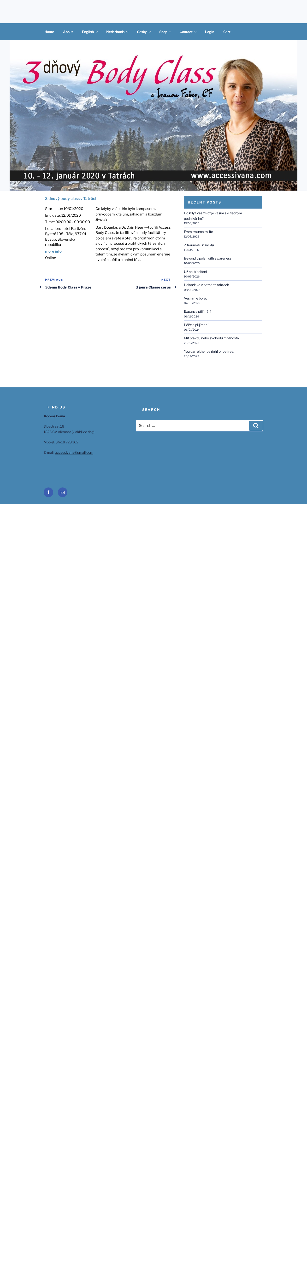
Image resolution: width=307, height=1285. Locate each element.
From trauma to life (198, 232)
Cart (226, 32)
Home (49, 32)
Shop (163, 32)
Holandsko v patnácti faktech (206, 285)
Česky (142, 32)
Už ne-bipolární (195, 272)
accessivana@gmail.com (74, 452)
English (88, 32)
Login (209, 32)
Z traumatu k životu (199, 245)
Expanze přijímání (197, 311)
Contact (186, 32)
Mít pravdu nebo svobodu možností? (211, 338)
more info (53, 251)
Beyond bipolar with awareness (207, 258)
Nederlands (115, 32)
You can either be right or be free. (209, 351)
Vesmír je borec (196, 298)
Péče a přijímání (196, 325)
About (68, 32)
